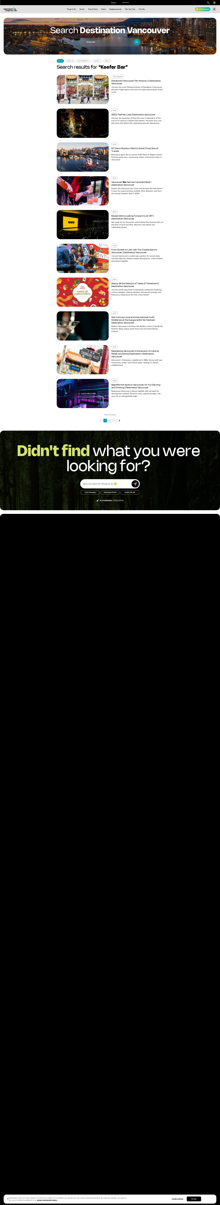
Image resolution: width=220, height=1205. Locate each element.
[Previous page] (100, 420)
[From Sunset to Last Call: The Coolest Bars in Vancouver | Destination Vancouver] (83, 258)
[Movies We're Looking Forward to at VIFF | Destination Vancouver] (83, 224)
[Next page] (119, 420)
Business (126, 2)
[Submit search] (208, 2)
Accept (194, 1199)
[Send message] (135, 484)
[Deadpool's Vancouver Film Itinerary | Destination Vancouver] (83, 89)
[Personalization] (214, 9)
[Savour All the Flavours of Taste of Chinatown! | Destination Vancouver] (83, 292)
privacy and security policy (47, 1200)
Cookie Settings (177, 1199)
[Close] (8, 1198)
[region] (110, 1199)
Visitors (113, 2)
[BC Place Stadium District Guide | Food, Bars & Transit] (83, 157)
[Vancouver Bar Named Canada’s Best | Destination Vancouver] (83, 190)
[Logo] (10, 9)
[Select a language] (214, 2)
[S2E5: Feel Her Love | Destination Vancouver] (83, 123)
